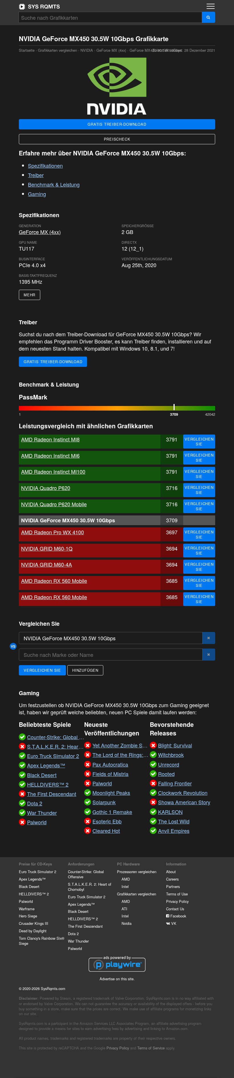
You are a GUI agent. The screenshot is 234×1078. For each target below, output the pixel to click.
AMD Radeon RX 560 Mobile (54, 580)
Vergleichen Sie (199, 441)
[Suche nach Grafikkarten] (208, 17)
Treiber (36, 175)
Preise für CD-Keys (35, 864)
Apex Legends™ (32, 879)
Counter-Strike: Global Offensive (86, 874)
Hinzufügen (85, 670)
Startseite (39, 7)
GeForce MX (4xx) (111, 50)
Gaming (37, 193)
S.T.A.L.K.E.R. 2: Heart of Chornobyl (89, 886)
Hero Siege (28, 916)
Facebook (177, 916)
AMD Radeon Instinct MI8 (50, 439)
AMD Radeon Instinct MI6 (50, 455)
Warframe (27, 908)
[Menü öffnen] (210, 6)
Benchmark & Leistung (54, 184)
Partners (173, 886)
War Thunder (78, 941)
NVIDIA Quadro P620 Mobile (54, 504)
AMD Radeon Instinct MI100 (53, 471)
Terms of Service (151, 1048)
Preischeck (117, 139)
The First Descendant (85, 926)
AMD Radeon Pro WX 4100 (52, 532)
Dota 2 (73, 933)
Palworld (26, 901)
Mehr (29, 294)
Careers (172, 879)
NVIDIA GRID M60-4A (46, 564)
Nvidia (127, 923)
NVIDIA (86, 50)
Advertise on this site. (117, 978)
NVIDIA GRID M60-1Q (46, 548)
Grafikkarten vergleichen (57, 50)
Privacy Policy (177, 901)
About (171, 871)
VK (173, 923)
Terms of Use (177, 894)
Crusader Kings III (33, 923)
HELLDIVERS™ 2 (34, 894)
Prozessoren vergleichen (136, 871)
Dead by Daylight (33, 930)
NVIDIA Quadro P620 (45, 487)
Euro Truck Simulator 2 (37, 871)
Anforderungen (81, 864)
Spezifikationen (45, 165)
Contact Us (175, 908)
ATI (124, 908)
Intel (125, 886)
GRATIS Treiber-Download (117, 124)
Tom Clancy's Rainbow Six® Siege (41, 940)
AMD (126, 879)
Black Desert (29, 886)
